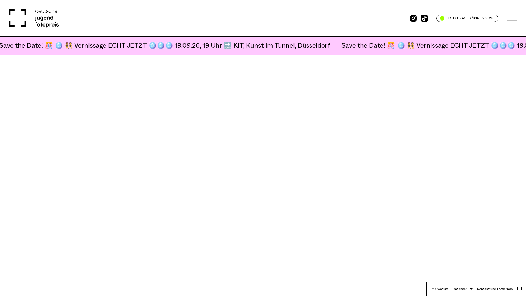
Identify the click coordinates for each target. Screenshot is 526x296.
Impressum (439, 289)
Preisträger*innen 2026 (470, 18)
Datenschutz (463, 289)
